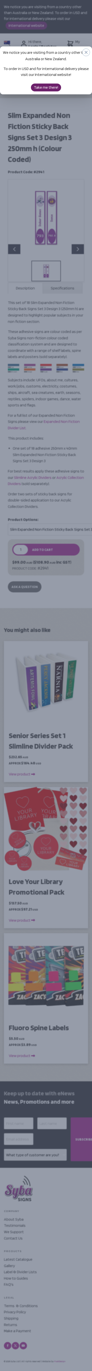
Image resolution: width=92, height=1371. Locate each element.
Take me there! (46, 87)
